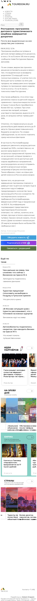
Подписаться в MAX (16, 243)
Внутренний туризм (8, 233)
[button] (28, 348)
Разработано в (22, 597)
